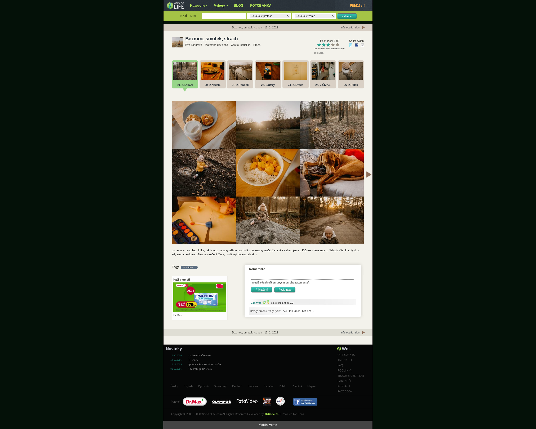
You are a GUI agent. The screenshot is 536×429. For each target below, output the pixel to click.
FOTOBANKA (261, 5)
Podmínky (345, 370)
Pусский (203, 386)
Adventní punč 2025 (200, 368)
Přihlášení (357, 5)
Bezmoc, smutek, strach (211, 38)
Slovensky (220, 386)
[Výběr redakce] (264, 302)
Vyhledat (347, 16)
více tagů (188, 267)
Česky (174, 386)
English (188, 386)
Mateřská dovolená (216, 44)
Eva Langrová (194, 44)
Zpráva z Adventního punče (204, 364)
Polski (282, 386)
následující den (350, 27)
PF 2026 (193, 359)
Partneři (344, 381)
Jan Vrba (256, 302)
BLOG (238, 5)
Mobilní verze (268, 424)
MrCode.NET (273, 414)
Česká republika (240, 44)
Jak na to (345, 360)
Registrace (284, 289)
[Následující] (368, 175)
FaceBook (345, 391)
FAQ (340, 365)
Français (253, 386)
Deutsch (237, 386)
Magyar (311, 386)
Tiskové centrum (351, 375)
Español (268, 386)
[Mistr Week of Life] (268, 302)
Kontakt (344, 386)
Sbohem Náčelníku (199, 355)
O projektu (346, 354)
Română (297, 386)
